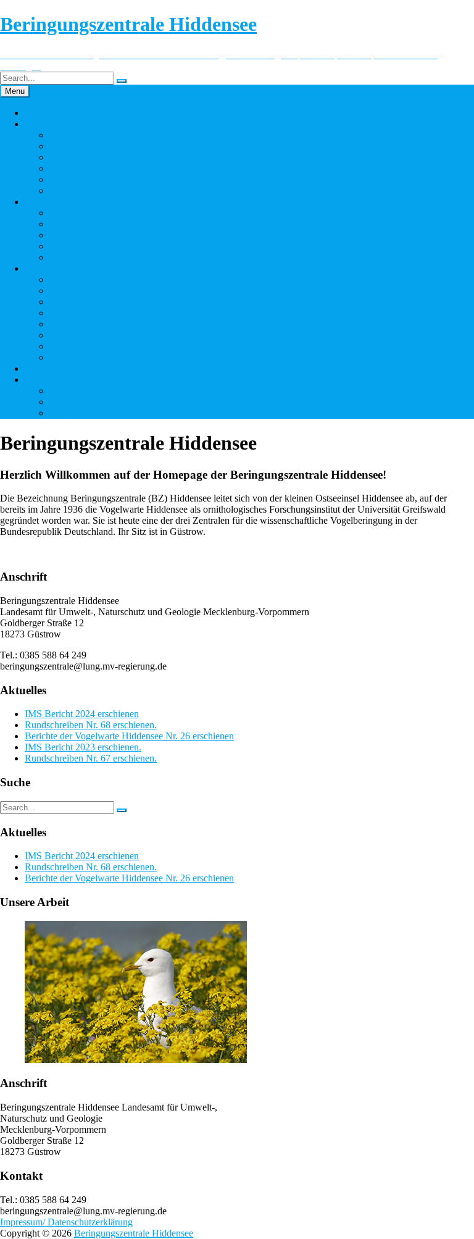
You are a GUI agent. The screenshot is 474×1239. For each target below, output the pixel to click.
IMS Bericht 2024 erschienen (82, 713)
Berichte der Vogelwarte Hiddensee (118, 179)
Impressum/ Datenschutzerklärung (115, 190)
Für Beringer (50, 268)
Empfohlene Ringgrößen (97, 279)
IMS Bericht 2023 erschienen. (83, 747)
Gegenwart (71, 235)
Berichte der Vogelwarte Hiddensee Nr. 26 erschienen (129, 736)
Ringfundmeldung (60, 368)
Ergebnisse (70, 402)
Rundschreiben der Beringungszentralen (127, 335)
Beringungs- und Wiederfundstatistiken (125, 346)
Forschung (45, 379)
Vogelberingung (56, 201)
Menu (15, 91)
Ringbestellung (78, 290)
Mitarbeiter (70, 135)
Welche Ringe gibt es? (92, 257)
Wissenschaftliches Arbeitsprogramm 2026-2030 (143, 390)
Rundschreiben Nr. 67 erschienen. (91, 758)
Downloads (71, 324)
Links (60, 413)
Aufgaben (68, 157)
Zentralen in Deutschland (98, 246)
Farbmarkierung (80, 301)
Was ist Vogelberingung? (97, 213)
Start (34, 112)
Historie (64, 146)
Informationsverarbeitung (98, 168)
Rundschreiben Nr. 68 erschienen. (91, 725)
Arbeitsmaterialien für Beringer (109, 313)
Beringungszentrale (62, 124)
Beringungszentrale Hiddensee (133, 1233)
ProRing (65, 357)
